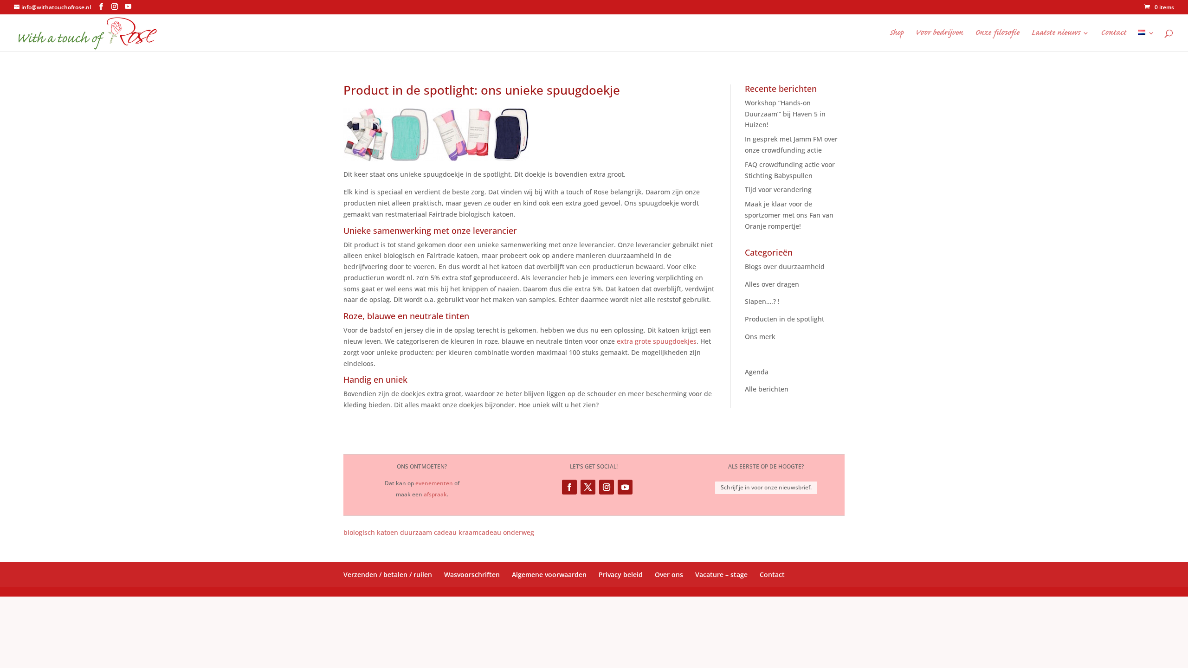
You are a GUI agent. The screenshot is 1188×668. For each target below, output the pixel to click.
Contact (1113, 34)
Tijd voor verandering (778, 189)
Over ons (669, 574)
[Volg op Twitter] (588, 487)
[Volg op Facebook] (569, 487)
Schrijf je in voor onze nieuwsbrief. (766, 487)
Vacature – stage (721, 574)
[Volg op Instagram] (606, 487)
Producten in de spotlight (784, 319)
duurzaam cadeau (428, 532)
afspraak (435, 494)
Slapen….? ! (762, 301)
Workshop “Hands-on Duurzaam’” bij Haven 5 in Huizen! (785, 113)
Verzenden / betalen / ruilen (387, 574)
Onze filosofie (997, 34)
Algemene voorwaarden (549, 574)
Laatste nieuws (1055, 34)
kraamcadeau (479, 532)
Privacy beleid (621, 574)
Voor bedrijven (939, 34)
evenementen (434, 483)
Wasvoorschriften (472, 574)
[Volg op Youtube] (625, 487)
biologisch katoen (370, 532)
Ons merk (760, 336)
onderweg (518, 532)
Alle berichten (766, 389)
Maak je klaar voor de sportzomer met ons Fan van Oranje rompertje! (789, 215)
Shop (897, 34)
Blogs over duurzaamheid (785, 266)
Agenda (756, 371)
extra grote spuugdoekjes (657, 341)
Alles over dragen (772, 284)
